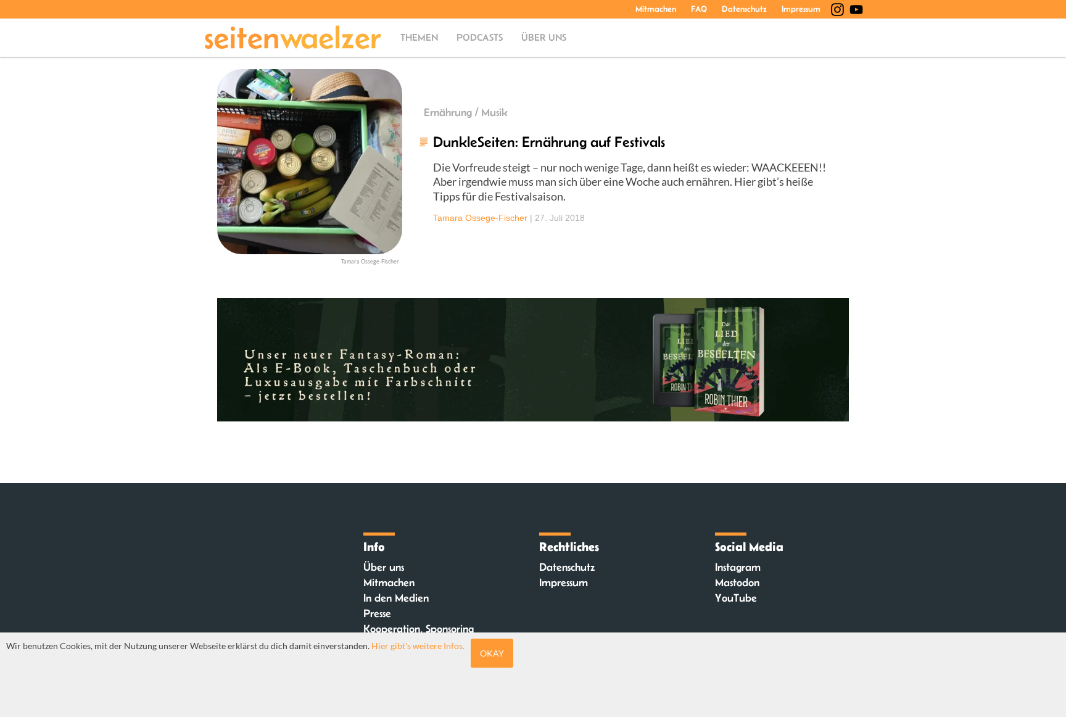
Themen (419, 37)
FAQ (699, 9)
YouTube (736, 598)
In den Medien (396, 598)
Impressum (801, 9)
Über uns (543, 37)
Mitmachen (655, 9)
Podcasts (480, 37)
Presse (377, 613)
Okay (492, 653)
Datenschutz (744, 9)
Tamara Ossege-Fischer (480, 218)
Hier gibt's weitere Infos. (418, 645)
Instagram (738, 567)
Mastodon (737, 582)
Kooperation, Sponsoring (418, 629)
